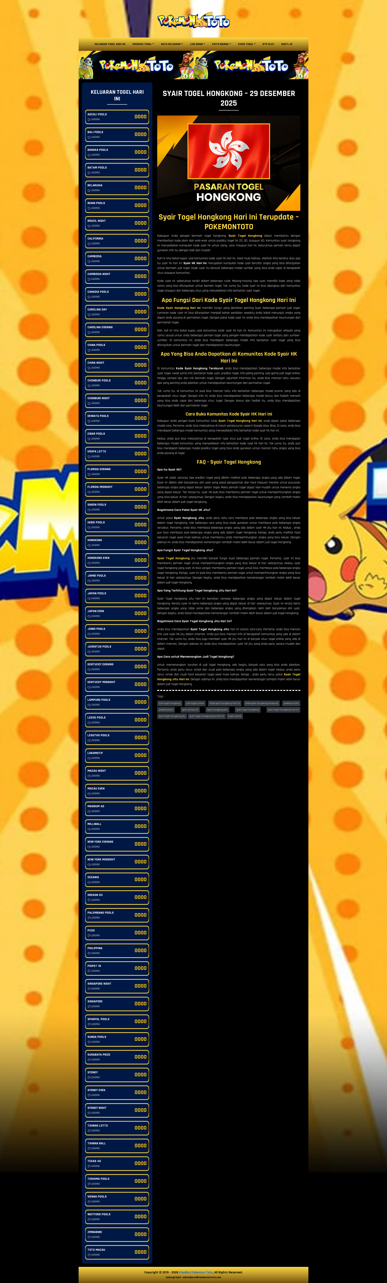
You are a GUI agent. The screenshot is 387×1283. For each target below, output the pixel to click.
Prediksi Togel (142, 44)
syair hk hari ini (190, 709)
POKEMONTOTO (228, 227)
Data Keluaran (171, 44)
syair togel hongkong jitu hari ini (206, 716)
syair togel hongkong (247, 709)
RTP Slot (268, 44)
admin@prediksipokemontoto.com (202, 1277)
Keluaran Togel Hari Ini (110, 44)
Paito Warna (220, 44)
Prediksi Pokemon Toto (196, 1272)
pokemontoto (166, 709)
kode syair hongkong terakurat (262, 703)
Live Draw (196, 44)
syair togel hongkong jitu (172, 716)
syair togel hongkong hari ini (283, 709)
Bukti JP (286, 44)
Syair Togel (245, 44)
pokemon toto (291, 703)
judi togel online (195, 703)
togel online (234, 716)
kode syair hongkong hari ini (225, 703)
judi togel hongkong (170, 703)
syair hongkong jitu (217, 709)
